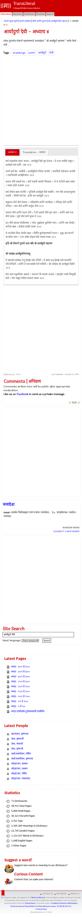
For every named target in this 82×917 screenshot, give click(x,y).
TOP (74, 403)
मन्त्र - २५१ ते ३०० (20, 681)
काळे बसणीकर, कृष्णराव (22, 758)
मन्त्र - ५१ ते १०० (19, 701)
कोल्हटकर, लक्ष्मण (19, 768)
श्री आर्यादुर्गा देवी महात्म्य (58, 21)
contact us (47, 893)
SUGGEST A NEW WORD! (66, 531)
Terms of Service (38, 898)
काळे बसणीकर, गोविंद (21, 753)
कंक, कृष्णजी (17, 748)
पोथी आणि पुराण (39, 21)
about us (74, 893)
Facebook (22, 394)
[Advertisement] (41, 100)
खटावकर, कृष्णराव (19, 734)
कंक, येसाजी (17, 743)
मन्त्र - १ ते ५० (18, 706)
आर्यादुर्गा (42, 53)
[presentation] (12, 152)
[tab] (12, 152)
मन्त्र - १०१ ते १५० (20, 696)
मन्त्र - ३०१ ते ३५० (20, 676)
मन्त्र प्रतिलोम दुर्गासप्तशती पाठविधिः (28, 711)
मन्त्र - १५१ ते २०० (20, 691)
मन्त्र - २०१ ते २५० (20, 686)
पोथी (51, 53)
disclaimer (61, 893)
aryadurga (19, 53)
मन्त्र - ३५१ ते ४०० (20, 671)
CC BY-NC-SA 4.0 (64, 906)
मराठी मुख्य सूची (11, 21)
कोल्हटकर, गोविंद (19, 773)
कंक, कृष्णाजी (17, 739)
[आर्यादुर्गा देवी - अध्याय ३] (70, 21)
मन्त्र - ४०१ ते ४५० (20, 666)
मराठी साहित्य (25, 21)
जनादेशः (9, 504)
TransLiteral (30, 903)
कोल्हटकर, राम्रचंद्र (20, 778)
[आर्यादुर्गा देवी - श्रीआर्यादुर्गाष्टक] (7, 25)
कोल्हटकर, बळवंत (19, 763)
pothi (32, 53)
